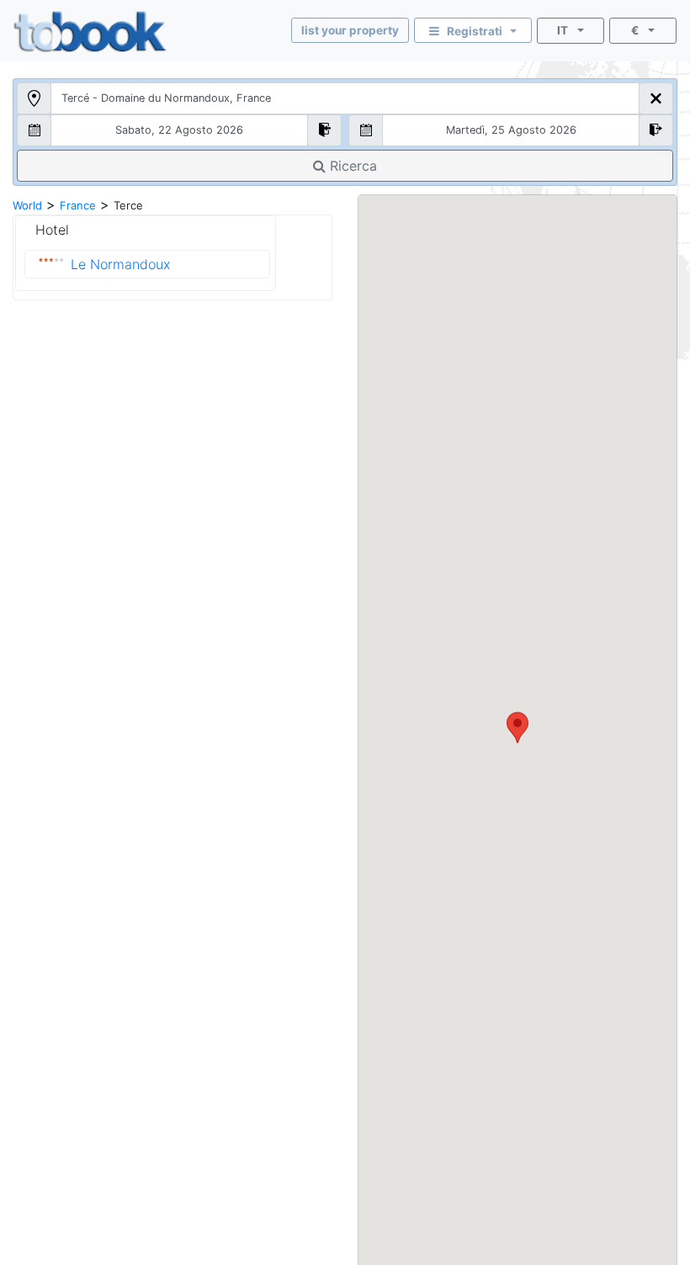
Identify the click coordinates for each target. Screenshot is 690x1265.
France (78, 205)
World (27, 205)
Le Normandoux (120, 264)
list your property (350, 30)
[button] (517, 728)
